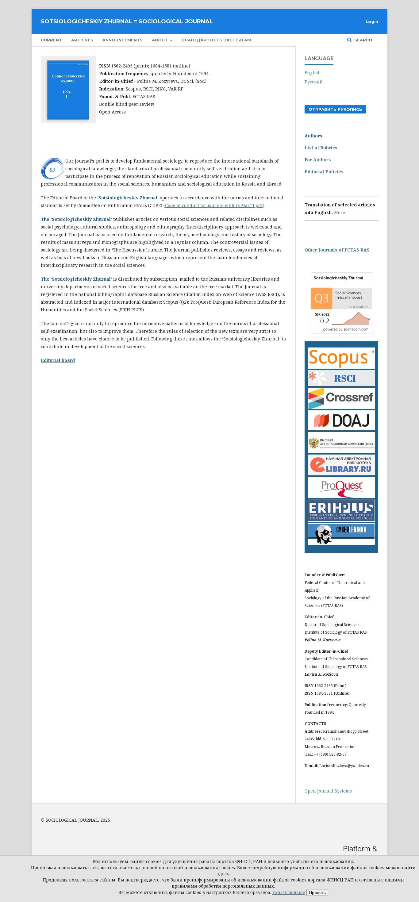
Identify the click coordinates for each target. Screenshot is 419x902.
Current (51, 39)
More (339, 212)
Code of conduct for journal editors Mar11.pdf (214, 205)
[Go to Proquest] (341, 496)
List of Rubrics (321, 148)
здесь (223, 874)
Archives (82, 39)
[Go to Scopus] (341, 367)
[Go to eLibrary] (341, 474)
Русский (314, 82)
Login (372, 21)
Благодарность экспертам (216, 39)
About (160, 39)
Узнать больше (288, 892)
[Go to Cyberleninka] (341, 543)
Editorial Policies (324, 172)
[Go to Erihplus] (341, 520)
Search (362, 39)
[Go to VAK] (341, 451)
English (313, 72)
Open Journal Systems (328, 791)
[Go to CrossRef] (341, 407)
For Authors (318, 160)
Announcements (122, 39)
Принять (317, 892)
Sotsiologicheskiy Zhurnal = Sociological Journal (127, 21)
